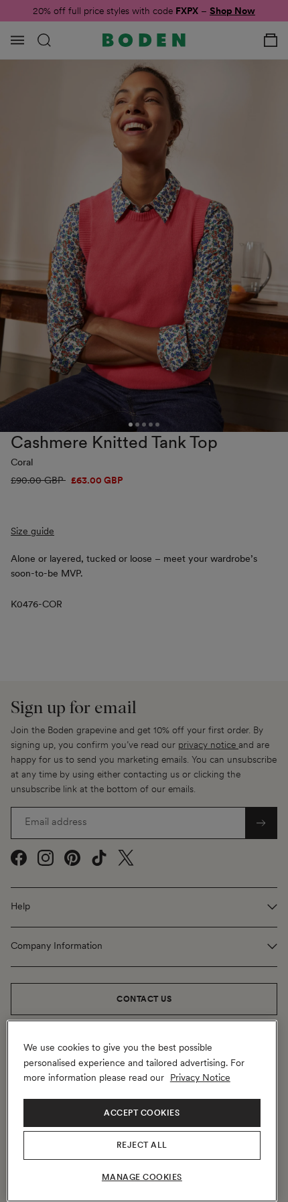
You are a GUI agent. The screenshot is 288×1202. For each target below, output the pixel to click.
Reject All (142, 1145)
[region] (142, 1111)
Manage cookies (142, 1177)
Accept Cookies (141, 1113)
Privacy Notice (200, 1077)
